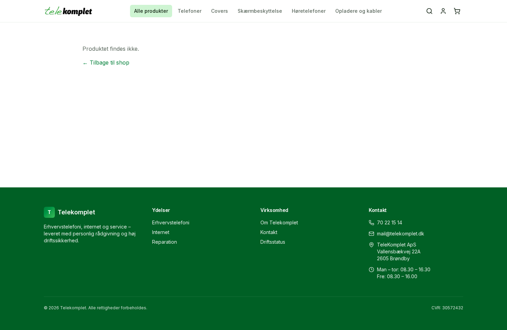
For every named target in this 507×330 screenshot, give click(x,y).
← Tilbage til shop (105, 62)
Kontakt (268, 232)
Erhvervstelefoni (170, 222)
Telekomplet (71, 212)
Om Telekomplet (279, 222)
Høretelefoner (309, 11)
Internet (160, 232)
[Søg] (429, 11)
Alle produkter (151, 11)
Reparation (164, 242)
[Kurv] (457, 11)
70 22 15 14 (389, 222)
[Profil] (443, 11)
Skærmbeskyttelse (260, 11)
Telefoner (189, 11)
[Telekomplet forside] (68, 11)
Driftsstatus (272, 242)
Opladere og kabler (358, 11)
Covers (219, 11)
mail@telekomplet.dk (400, 233)
